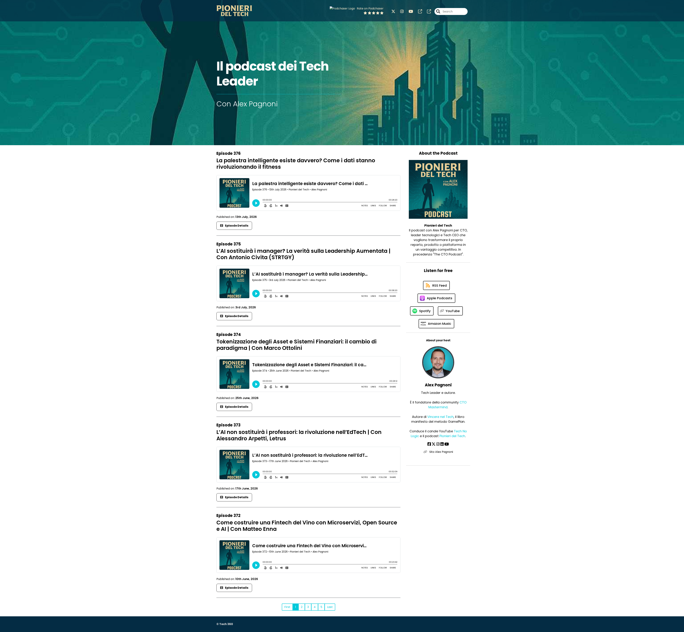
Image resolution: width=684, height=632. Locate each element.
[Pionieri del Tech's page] (418, 11)
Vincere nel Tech (440, 417)
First (287, 607)
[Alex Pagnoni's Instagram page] (438, 444)
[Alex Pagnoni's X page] (434, 444)
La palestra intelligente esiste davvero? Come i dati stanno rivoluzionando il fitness (295, 164)
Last (330, 607)
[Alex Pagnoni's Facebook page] (429, 444)
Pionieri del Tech (452, 436)
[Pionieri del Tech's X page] (393, 11)
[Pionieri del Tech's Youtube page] (408, 11)
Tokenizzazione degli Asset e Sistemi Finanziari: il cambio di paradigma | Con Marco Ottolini (296, 345)
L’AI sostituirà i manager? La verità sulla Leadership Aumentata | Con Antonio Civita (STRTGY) (303, 254)
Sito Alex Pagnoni (441, 452)
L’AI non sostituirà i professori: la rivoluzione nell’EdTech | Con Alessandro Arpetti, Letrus (299, 435)
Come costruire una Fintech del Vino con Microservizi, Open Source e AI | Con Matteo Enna (306, 526)
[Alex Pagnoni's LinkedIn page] (442, 444)
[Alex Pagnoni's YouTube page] (446, 444)
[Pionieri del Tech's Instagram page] (400, 11)
